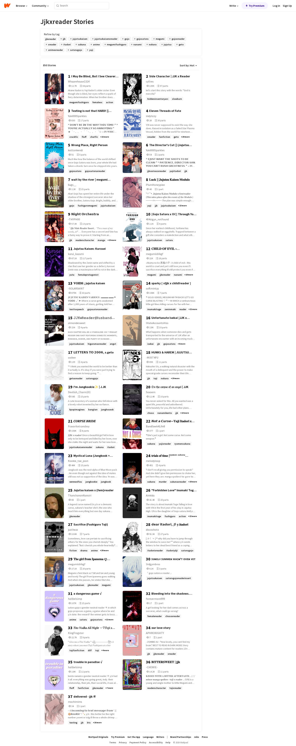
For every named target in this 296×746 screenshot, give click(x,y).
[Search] (57, 5)
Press (205, 737)
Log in (276, 5)
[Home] (7, 5)
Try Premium (256, 5)
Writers (160, 737)
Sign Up (287, 5)
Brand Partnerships (180, 737)
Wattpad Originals (98, 737)
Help (167, 742)
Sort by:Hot (187, 65)
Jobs (196, 737)
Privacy (123, 742)
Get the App (133, 737)
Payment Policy (138, 742)
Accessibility (156, 742)
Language (148, 737)
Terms (112, 742)
